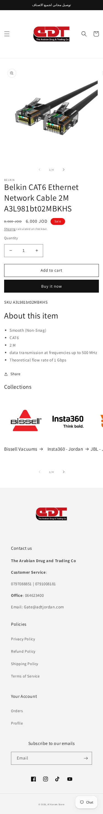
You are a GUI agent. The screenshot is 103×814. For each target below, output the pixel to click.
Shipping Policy (24, 663)
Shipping (10, 229)
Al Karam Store (56, 804)
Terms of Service (25, 676)
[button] (7, 34)
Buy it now (51, 286)
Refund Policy (23, 651)
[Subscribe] (86, 758)
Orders (17, 710)
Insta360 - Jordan (65, 449)
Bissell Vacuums (20, 449)
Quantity (11, 238)
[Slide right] (64, 170)
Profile (17, 723)
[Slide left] (40, 170)
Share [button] (15, 373)
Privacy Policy (23, 638)
